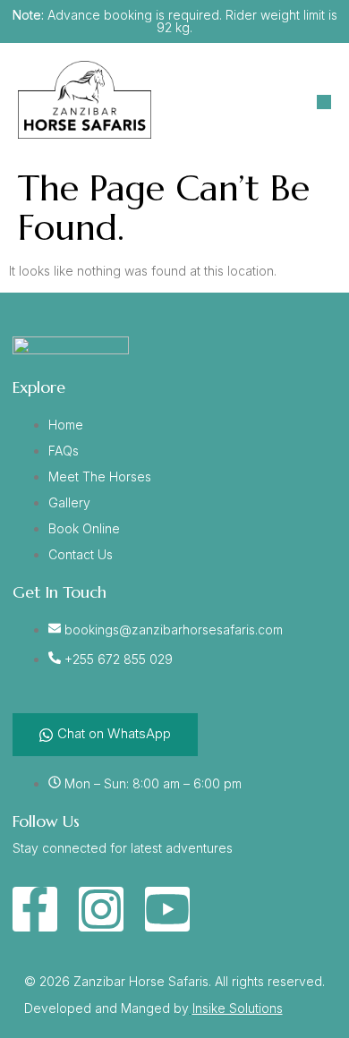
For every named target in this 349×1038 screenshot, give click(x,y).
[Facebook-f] (35, 909)
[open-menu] (324, 102)
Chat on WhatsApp (114, 733)
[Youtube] (167, 909)
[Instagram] (101, 909)
